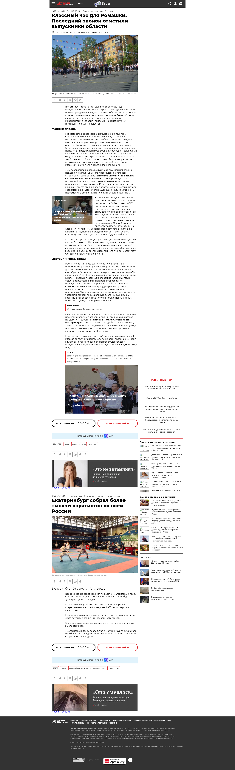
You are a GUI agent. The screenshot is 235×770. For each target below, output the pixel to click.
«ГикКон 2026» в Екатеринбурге (161, 398)
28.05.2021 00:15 (58, 11)
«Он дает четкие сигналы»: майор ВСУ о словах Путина (165, 562)
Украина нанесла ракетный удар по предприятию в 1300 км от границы (166, 571)
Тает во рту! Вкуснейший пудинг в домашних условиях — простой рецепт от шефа (165, 503)
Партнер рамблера (93, 760)
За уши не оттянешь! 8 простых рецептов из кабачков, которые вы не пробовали (167, 547)
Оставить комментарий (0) (117, 423)
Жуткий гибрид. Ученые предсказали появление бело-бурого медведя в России (167, 512)
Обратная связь (77, 723)
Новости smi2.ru (61, 487)
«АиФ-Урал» (131, 94)
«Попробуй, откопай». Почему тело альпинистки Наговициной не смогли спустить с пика (166, 538)
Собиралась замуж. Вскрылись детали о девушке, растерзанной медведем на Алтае (165, 530)
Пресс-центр (105, 720)
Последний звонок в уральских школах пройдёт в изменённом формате (96, 397)
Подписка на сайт (89, 720)
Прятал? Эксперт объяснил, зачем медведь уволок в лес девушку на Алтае (165, 521)
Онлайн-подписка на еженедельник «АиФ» (152, 720)
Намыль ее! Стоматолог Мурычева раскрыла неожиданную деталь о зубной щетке (166, 448)
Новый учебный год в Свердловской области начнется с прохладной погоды (161, 409)
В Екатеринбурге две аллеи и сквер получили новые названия (161, 431)
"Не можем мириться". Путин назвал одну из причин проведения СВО (166, 580)
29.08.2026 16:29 (58, 496)
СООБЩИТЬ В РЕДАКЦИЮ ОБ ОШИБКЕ (102, 723)
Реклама (74, 720)
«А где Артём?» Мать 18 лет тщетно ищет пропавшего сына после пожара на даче (166, 484)
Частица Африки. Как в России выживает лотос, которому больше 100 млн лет (166, 466)
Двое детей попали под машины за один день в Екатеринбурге (161, 387)
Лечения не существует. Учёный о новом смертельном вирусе (165, 492)
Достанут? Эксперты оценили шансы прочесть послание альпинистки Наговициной (167, 457)
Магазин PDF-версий (122, 720)
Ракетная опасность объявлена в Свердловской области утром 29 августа (161, 420)
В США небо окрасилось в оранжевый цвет (162, 589)
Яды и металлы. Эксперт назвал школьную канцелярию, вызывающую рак (164, 475)
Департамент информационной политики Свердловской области (80, 575)
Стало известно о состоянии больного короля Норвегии (163, 598)
